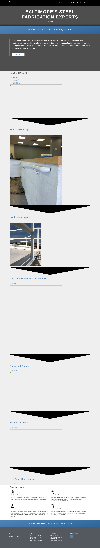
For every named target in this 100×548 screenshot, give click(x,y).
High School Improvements (23, 479)
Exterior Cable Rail (19, 422)
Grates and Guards (19, 366)
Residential (15, 82)
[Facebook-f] (71, 536)
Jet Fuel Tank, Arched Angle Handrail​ (28, 278)
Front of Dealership (19, 129)
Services (67, 3)
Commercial (15, 77)
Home (61, 3)
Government (16, 79)
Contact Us (87, 3)
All (13, 76)
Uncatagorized (16, 83)
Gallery (73, 3)
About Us (80, 3)
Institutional (15, 80)
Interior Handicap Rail (20, 217)
